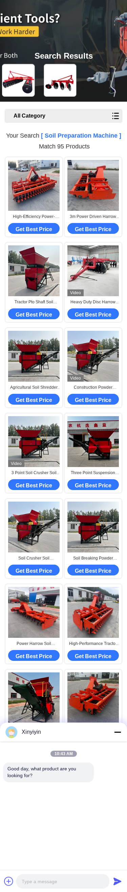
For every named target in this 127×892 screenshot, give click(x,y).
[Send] (117, 881)
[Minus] (117, 732)
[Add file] (9, 881)
